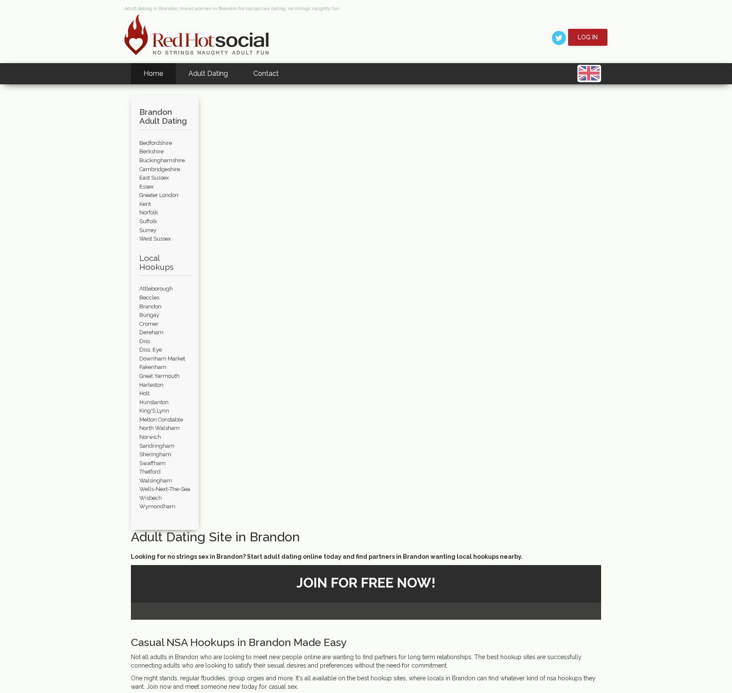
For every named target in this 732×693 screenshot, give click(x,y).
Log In (588, 37)
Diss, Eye (150, 349)
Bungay (149, 315)
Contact (266, 73)
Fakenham (152, 367)
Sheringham (155, 454)
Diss (144, 341)
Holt (144, 393)
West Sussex (155, 239)
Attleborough (156, 289)
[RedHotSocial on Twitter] (559, 37)
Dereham (151, 332)
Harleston (151, 385)
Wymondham (157, 506)
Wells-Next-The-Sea (164, 489)
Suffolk (148, 221)
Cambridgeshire (159, 169)
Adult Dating (208, 73)
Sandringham (157, 446)
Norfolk (148, 212)
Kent (145, 204)
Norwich (150, 437)
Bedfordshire (155, 143)
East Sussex (154, 178)
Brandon (150, 306)
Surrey (147, 230)
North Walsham (159, 428)
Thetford (150, 471)
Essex (146, 186)
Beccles (149, 297)
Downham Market (162, 358)
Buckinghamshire (162, 160)
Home (153, 73)
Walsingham (155, 480)
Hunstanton (154, 402)
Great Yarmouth (159, 376)
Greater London (158, 195)
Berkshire (151, 151)
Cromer (148, 324)
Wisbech (150, 498)
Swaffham (152, 463)
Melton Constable (161, 419)
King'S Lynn (154, 410)
